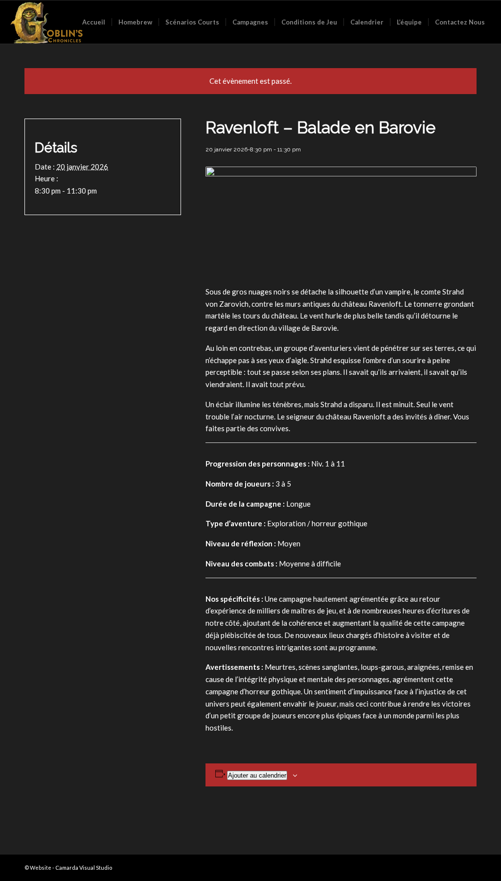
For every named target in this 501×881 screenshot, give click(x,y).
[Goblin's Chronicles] (47, 22)
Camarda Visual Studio (83, 867)
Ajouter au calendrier (257, 775)
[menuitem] (94, 22)
